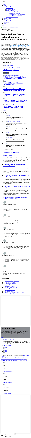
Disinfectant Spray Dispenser (19, 359)
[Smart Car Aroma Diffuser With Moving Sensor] (8, 65)
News (4, 23)
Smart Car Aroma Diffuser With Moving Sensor (13, 69)
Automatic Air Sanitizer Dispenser (19, 357)
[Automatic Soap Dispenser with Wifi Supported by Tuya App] (8, 115)
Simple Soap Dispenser (10, 290)
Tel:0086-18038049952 (8, 339)
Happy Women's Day (9, 155)
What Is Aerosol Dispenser (11, 152)
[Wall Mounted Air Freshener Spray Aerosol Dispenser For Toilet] (13, 121)
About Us (5, 19)
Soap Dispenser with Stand (15, 15)
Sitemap (2, 356)
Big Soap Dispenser (15, 45)
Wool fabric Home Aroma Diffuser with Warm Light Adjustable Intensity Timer (13, 107)
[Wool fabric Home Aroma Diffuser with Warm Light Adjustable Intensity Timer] (8, 104)
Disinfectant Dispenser (6, 360)
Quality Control (7, 18)
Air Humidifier (9, 8)
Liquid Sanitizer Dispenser (7, 359)
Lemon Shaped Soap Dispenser (12, 281)
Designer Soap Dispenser (23, 46)
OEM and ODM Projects (12, 17)
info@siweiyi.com (7, 345)
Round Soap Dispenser (10, 291)
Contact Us (6, 22)
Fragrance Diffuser (9, 284)
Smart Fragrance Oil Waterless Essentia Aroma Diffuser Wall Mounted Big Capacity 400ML (15, 102)
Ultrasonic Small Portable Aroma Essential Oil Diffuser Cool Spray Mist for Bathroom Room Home (16, 130)
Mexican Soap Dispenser (11, 46)
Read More (6, 72)
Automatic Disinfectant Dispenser (19, 360)
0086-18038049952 (7, 371)
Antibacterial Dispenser (6, 357)
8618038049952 (7, 393)
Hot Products (26, 355)
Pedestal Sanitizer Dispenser (11, 293)
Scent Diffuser (9, 6)
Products (5, 5)
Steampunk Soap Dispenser (11, 287)
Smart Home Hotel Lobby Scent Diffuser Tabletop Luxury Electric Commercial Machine (16, 141)
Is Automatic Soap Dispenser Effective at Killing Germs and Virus (15, 197)
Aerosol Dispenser (10, 9)
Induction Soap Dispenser (10, 283)
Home (4, 4)
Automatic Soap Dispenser (15, 11)
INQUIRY (3, 337)
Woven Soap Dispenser (10, 282)
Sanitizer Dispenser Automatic (11, 288)
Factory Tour (9, 20)
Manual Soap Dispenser (14, 13)
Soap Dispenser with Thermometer (17, 14)
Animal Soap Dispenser (10, 286)
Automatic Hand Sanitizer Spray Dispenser (14, 292)
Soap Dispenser (9, 10)
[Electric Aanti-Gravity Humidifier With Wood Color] (7, 143)
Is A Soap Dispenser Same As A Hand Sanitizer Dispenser (14, 165)
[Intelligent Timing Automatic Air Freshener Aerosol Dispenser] (7, 132)
